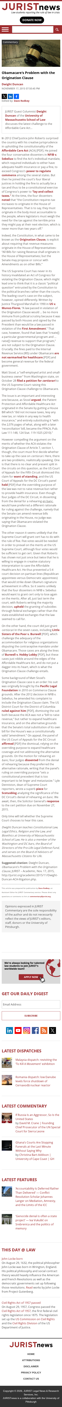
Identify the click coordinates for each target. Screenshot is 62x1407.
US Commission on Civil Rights (35, 1319)
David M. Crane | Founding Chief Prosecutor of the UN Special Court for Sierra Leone (38, 1127)
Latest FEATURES (19, 1179)
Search (56, 29)
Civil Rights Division (24, 1323)
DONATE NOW (32, 20)
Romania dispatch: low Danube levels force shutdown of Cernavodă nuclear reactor (36, 1081)
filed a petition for (36, 381)
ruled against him (14, 711)
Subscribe (31, 1015)
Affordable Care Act (15, 150)
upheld (19, 607)
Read (29, 1287)
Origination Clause (32, 239)
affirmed (8, 744)
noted (6, 200)
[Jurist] (31, 8)
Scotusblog (9, 793)
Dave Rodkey (21, 100)
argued (36, 400)
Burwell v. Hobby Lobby (21, 654)
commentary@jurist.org (40, 896)
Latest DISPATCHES (21, 1051)
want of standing (25, 476)
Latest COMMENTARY (24, 1106)
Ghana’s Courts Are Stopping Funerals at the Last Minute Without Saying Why (34, 1147)
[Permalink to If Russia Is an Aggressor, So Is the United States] (7, 1118)
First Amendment (34, 328)
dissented (31, 760)
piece (39, 789)
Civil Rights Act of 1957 (16, 1311)
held (5, 485)
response (53, 801)
